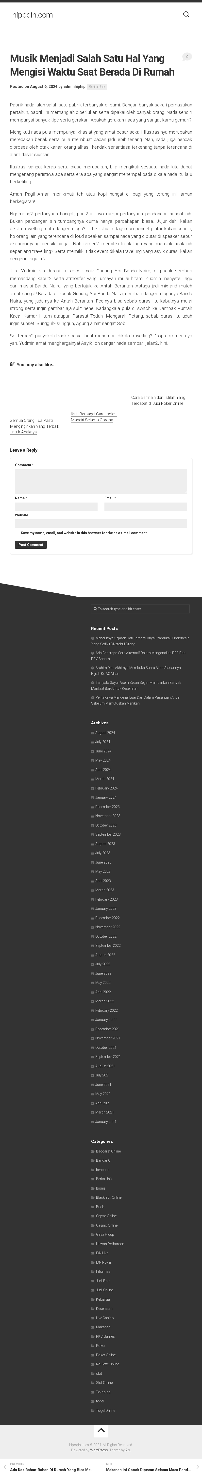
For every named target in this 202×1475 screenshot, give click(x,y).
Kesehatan (104, 1309)
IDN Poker (103, 1262)
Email (110, 498)
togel (100, 1401)
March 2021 (104, 1112)
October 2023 (106, 825)
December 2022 (107, 918)
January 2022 (106, 1020)
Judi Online (104, 1290)
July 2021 (102, 1075)
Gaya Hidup (105, 1234)
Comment (24, 465)
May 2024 (103, 760)
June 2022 (103, 973)
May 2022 (103, 983)
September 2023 (108, 834)
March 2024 (104, 779)
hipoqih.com (32, 15)
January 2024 (106, 797)
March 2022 (104, 1001)
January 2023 (106, 908)
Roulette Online (107, 1364)
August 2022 (105, 955)
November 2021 (107, 1038)
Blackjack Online (108, 1197)
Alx (127, 1450)
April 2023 (103, 881)
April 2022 (103, 992)
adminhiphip (74, 86)
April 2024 (103, 770)
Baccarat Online (108, 1151)
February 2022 (106, 1010)
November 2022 (107, 927)
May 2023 (103, 871)
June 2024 (103, 751)
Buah (100, 1207)
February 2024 (106, 788)
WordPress (99, 1450)
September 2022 (108, 946)
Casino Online (107, 1225)
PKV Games (105, 1336)
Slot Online (104, 1383)
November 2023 (107, 816)
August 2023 (105, 844)
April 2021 (103, 1103)
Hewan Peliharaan (110, 1244)
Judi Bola (103, 1281)
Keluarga (103, 1299)
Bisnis (101, 1188)
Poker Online (106, 1355)
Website (21, 515)
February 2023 (106, 899)
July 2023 (102, 853)
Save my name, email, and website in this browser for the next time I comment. (84, 533)
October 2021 (106, 1048)
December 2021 (107, 1029)
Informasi (103, 1271)
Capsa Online (106, 1216)
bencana (103, 1170)
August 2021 (105, 1066)
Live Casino (105, 1318)
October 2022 (106, 936)
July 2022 (102, 964)
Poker (100, 1346)
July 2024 (102, 742)
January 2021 (106, 1122)
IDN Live (102, 1253)
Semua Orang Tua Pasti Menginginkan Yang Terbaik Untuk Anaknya (34, 426)
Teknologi (103, 1392)
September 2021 (108, 1057)
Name (21, 498)
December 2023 (107, 807)
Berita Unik (97, 87)
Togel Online (105, 1411)
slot (99, 1373)
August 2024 (105, 733)
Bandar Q (103, 1160)
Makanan (103, 1327)
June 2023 (103, 862)
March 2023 (104, 890)
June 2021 (103, 1085)
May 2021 (103, 1094)
